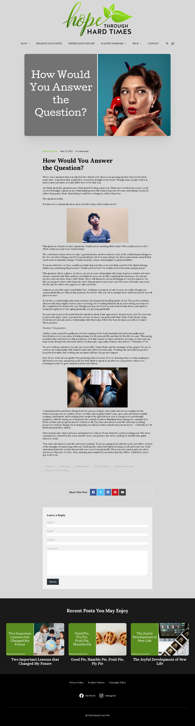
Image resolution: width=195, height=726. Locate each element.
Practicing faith (101, 466)
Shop (135, 43)
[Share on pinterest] (115, 492)
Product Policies (96, 682)
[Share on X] (100, 492)
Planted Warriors (112, 43)
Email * (50, 531)
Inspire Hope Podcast (81, 43)
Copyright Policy (117, 682)
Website (51, 539)
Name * (51, 522)
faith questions (82, 466)
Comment (53, 548)
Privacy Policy (76, 682)
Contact (153, 43)
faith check (65, 466)
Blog (24, 43)
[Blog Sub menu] (29, 43)
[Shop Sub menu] (140, 43)
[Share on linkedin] (107, 492)
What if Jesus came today (56, 470)
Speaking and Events (49, 43)
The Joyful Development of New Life (160, 661)
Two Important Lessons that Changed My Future (35, 661)
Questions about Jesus (124, 466)
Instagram (110, 695)
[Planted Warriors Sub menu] (125, 43)
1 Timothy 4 (49, 466)
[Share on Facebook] (93, 492)
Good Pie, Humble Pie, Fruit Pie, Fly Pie (97, 661)
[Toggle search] (167, 43)
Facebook (90, 695)
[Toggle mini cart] (172, 43)
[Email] (122, 492)
